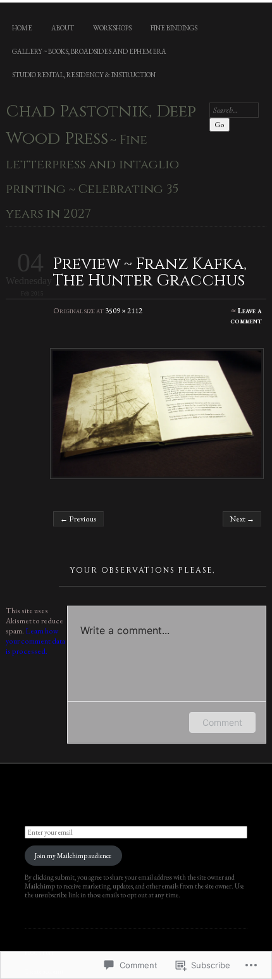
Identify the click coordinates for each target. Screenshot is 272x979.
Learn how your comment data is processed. (35, 641)
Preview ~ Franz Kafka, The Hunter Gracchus (150, 272)
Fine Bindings (174, 27)
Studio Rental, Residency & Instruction (84, 74)
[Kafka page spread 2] (157, 413)
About (62, 27)
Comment (222, 722)
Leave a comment (245, 316)
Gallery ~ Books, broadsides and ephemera (89, 51)
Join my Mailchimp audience (73, 855)
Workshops (112, 27)
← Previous (78, 519)
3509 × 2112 (123, 311)
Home (22, 27)
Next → (242, 519)
